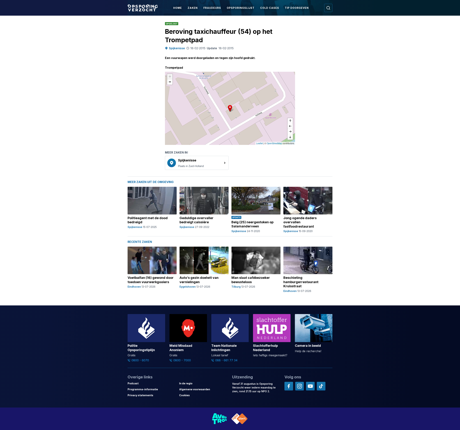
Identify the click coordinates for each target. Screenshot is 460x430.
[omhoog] (290, 120)
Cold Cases (269, 7)
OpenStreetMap (274, 143)
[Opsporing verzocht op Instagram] (299, 386)
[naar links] (290, 126)
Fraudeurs (212, 7)
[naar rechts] (290, 131)
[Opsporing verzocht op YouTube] (310, 386)
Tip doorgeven (297, 7)
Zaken (193, 7)
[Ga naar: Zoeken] (328, 8)
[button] (230, 108)
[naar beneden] (290, 137)
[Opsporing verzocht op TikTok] (321, 386)
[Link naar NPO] (239, 418)
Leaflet (259, 143)
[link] (197, 163)
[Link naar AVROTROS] (219, 418)
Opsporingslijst (240, 7)
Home (177, 7)
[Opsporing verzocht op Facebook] (288, 386)
